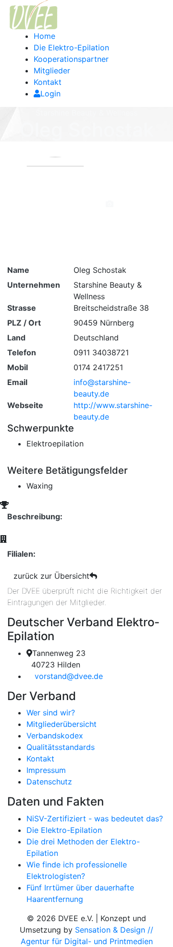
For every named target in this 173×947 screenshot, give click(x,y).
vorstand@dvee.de (69, 676)
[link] (32, 14)
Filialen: (21, 554)
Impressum (46, 770)
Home (44, 36)
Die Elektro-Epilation (71, 47)
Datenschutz (49, 781)
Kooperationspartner (71, 59)
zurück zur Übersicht (51, 576)
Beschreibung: (34, 516)
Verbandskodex (54, 735)
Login (50, 93)
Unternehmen (33, 285)
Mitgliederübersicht (61, 724)
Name (18, 270)
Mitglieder (52, 70)
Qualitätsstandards (60, 747)
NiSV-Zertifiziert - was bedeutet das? (94, 818)
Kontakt (48, 82)
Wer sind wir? (50, 712)
